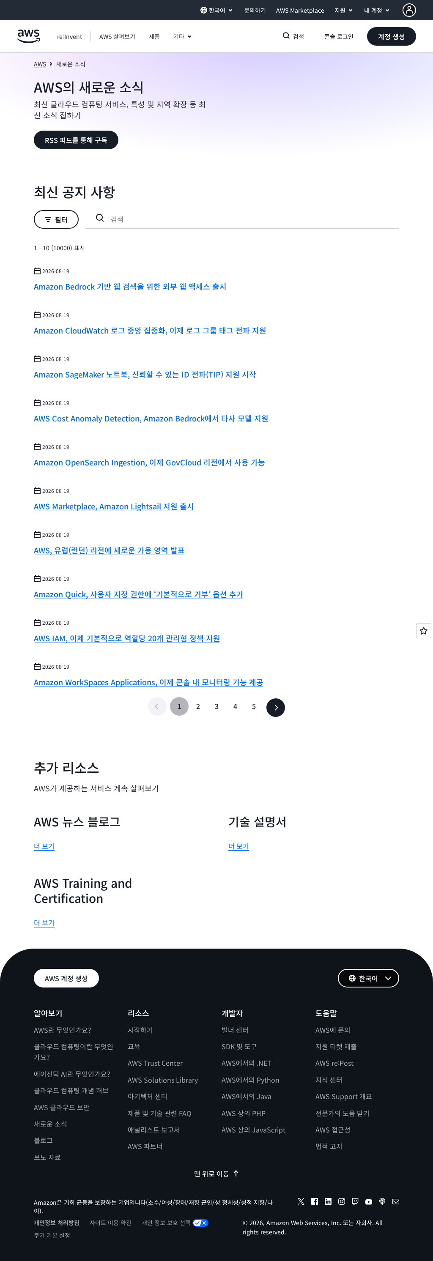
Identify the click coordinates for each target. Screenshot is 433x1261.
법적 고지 (329, 1146)
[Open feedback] (423, 630)
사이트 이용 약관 (111, 1222)
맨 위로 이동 (211, 1173)
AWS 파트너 (145, 1146)
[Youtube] (368, 1202)
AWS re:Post (334, 1063)
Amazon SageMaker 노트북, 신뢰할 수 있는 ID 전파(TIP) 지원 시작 (145, 374)
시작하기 (140, 1030)
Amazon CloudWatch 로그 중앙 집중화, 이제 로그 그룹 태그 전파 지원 (150, 330)
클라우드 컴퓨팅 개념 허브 (71, 1090)
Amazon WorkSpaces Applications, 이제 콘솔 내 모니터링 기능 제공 (148, 681)
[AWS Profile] (409, 10)
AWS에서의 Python (251, 1080)
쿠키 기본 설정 (52, 1235)
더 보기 (44, 846)
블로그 (43, 1140)
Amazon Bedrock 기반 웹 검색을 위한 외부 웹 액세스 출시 (130, 286)
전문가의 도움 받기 (342, 1113)
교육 (134, 1046)
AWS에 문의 (333, 1030)
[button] (117, 36)
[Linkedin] (328, 1202)
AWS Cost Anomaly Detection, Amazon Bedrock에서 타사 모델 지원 (151, 418)
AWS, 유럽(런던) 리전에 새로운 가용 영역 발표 (109, 549)
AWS (40, 64)
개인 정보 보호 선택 (166, 1222)
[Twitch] (355, 1202)
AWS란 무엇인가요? (62, 1030)
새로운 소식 (50, 1124)
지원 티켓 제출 (336, 1046)
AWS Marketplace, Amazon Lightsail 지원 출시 (114, 506)
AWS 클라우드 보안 (62, 1107)
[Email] (395, 1202)
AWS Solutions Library (163, 1080)
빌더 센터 (235, 1030)
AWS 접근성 (333, 1129)
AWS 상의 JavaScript (253, 1129)
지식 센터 (329, 1080)
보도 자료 (47, 1157)
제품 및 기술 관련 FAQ (160, 1113)
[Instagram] (341, 1202)
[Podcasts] (382, 1202)
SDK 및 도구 (239, 1046)
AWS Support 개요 (343, 1096)
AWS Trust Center (155, 1063)
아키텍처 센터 (147, 1096)
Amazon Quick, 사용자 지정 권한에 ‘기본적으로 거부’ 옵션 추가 (139, 593)
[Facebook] (314, 1202)
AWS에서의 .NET (246, 1063)
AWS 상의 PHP (244, 1113)
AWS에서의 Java (246, 1096)
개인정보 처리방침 (56, 1222)
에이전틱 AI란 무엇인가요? (72, 1074)
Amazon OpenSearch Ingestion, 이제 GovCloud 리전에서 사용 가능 (149, 462)
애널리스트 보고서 (154, 1129)
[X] (301, 1202)
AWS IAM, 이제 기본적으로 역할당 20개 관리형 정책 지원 (127, 637)
